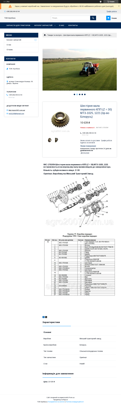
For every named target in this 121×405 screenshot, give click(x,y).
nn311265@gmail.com (16, 113)
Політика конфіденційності (75, 402)
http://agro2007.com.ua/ (17, 110)
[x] (46, 317)
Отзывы (10, 50)
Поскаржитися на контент (56, 402)
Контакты (73, 25)
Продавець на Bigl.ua (60, 400)
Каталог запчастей (43, 25)
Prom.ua (71, 397)
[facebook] (44, 317)
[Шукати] (93, 18)
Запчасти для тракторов (18, 25)
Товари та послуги (54, 35)
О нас (61, 25)
